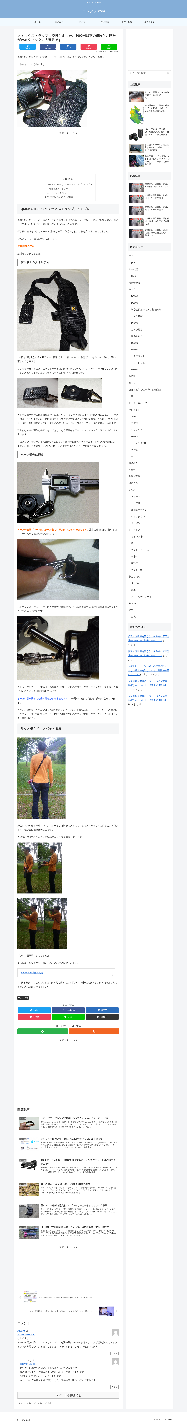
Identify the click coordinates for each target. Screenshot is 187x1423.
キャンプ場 (137, 536)
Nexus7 (135, 436)
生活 (131, 256)
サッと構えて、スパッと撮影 (60, 197)
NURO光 (133, 483)
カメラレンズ (138, 363)
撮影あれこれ (138, 336)
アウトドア (134, 529)
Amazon (133, 603)
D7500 (134, 323)
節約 (133, 276)
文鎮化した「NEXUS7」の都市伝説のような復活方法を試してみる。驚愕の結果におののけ (148, 670)
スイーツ (135, 496)
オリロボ (135, 583)
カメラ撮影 (137, 329)
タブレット (137, 429)
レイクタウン (138, 516)
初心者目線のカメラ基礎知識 (146, 309)
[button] (168, 73)
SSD (133, 416)
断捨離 (132, 376)
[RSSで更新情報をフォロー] (94, 1031)
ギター (132, 469)
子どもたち (134, 576)
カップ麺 (135, 503)
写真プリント (138, 356)
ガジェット (134, 409)
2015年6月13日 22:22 (29, 1364)
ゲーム (134, 449)
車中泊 (134, 556)
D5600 (134, 296)
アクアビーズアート (141, 596)
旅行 (133, 543)
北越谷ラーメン (139, 509)
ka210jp (21, 1331)
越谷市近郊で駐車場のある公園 (145, 389)
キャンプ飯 (137, 570)
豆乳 (133, 616)
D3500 (134, 303)
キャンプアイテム (140, 550)
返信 (115, 1353)
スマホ (134, 423)
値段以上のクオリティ (59, 188)
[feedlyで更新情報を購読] (42, 1031)
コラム (132, 383)
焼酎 (131, 610)
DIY (133, 263)
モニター (135, 456)
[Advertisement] (68, 153)
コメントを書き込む (68, 1395)
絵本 (133, 590)
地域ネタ (133, 463)
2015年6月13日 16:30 (26, 1335)
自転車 (134, 563)
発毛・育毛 (134, 476)
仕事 (131, 396)
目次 (64, 178)
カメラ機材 (24, 998)
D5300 (134, 343)
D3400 (134, 369)
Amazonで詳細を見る (32, 972)
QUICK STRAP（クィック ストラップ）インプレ (69, 184)
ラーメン (135, 523)
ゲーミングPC (138, 443)
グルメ (132, 489)
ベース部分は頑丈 (57, 193)
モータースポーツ (138, 403)
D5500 (134, 349)
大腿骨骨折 (134, 283)
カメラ (132, 289)
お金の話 (133, 269)
